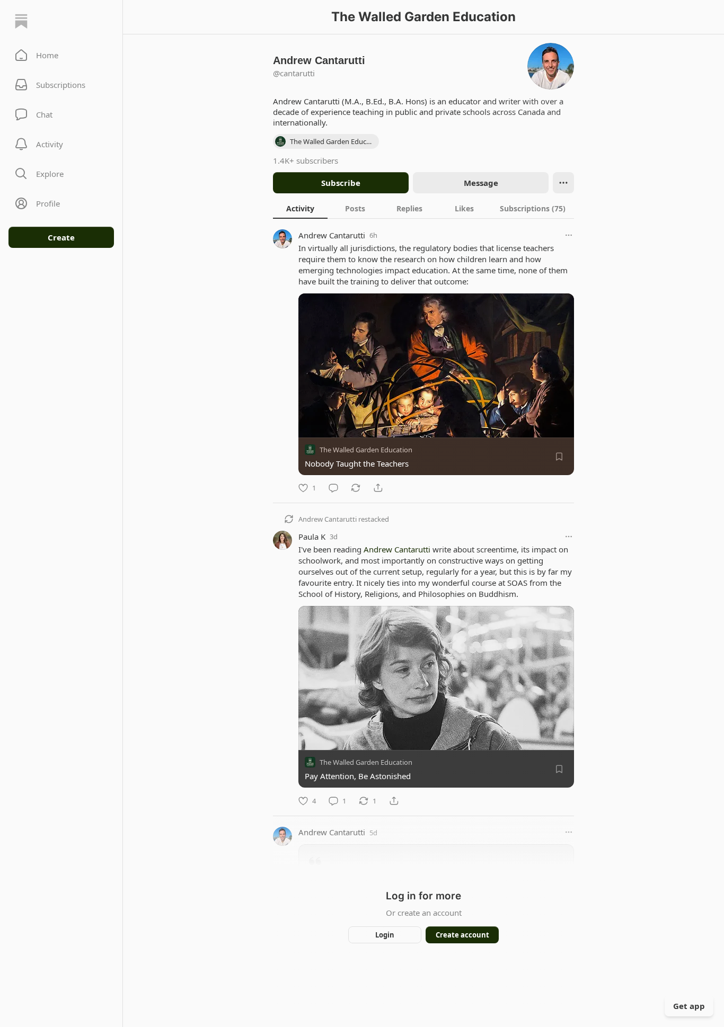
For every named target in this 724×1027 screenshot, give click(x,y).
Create (61, 237)
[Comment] (333, 487)
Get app (689, 1006)
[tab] (300, 208)
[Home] (21, 21)
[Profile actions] (563, 182)
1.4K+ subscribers (305, 160)
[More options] (568, 235)
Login (384, 935)
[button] (61, 55)
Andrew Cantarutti (331, 235)
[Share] (378, 487)
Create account (462, 935)
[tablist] (423, 208)
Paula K (311, 536)
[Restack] (356, 487)
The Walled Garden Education (366, 449)
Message (481, 182)
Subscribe (340, 182)
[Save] (559, 456)
